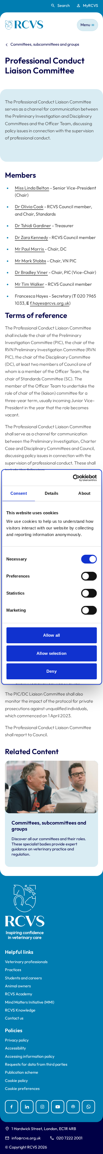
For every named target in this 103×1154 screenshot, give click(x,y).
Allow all (51, 635)
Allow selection (51, 653)
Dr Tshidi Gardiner (33, 225)
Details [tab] (51, 493)
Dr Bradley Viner (31, 272)
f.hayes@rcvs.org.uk (49, 303)
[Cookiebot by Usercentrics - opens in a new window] (73, 478)
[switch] (89, 576)
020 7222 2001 (69, 1138)
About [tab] (84, 493)
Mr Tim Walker (29, 284)
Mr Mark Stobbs (30, 260)
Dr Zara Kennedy (31, 237)
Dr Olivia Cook (29, 206)
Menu (85, 24)
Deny (51, 671)
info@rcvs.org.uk (26, 1138)
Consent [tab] (18, 493)
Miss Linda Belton (32, 188)
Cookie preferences (22, 1088)
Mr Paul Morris (30, 249)
